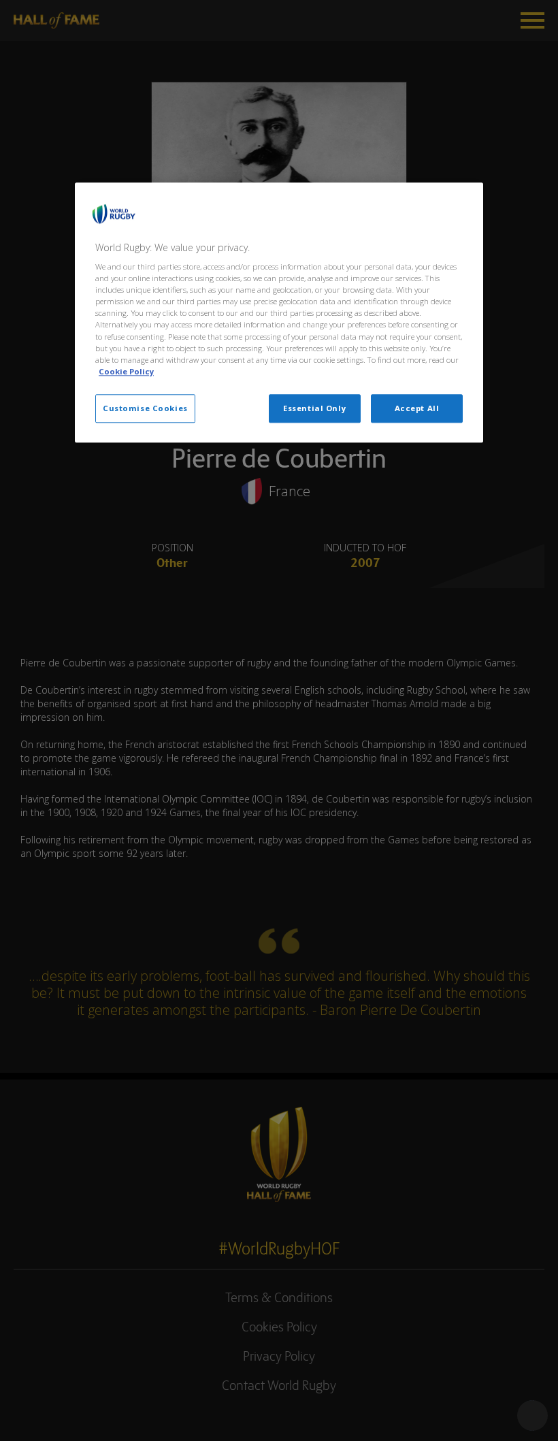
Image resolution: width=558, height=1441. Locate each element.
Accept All (417, 408)
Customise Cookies (145, 408)
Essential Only (314, 408)
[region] (279, 312)
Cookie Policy (126, 371)
